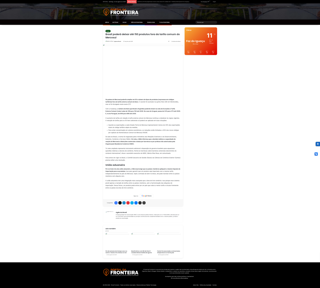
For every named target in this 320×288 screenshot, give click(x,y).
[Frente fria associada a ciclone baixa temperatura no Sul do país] (168, 241)
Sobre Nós (196, 285)
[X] (120, 202)
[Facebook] (116, 202)
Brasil (108, 31)
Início (107, 22)
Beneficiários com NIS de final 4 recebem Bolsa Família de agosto (141, 252)
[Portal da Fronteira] (121, 12)
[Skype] (132, 202)
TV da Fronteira (164, 22)
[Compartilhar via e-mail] (140, 202)
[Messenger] (136, 202)
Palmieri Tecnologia (151, 285)
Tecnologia (151, 22)
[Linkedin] (124, 202)
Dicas (124, 22)
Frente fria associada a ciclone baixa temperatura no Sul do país (168, 252)
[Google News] (146, 196)
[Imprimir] (144, 202)
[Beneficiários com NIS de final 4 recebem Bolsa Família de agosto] (143, 241)
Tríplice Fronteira (137, 22)
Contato (214, 285)
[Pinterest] (128, 202)
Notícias (115, 22)
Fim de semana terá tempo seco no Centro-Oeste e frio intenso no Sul (116, 252)
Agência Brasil (117, 41)
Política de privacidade (205, 285)
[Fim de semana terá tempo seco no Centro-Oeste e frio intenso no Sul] (117, 241)
